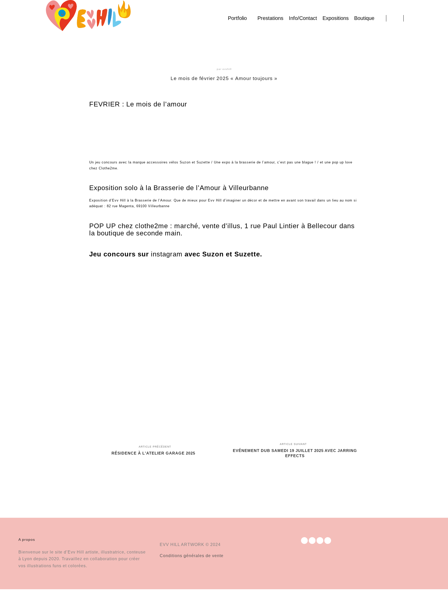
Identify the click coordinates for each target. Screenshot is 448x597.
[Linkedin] (426, 18)
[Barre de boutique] (395, 18)
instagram (167, 254)
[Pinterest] (434, 18)
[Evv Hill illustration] (88, 18)
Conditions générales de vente (191, 555)
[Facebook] (411, 18)
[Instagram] (418, 18)
